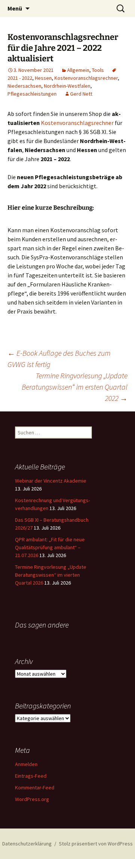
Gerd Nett (81, 93)
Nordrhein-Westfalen (67, 85)
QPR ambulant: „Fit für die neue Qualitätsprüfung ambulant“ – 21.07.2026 (50, 547)
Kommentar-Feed (34, 787)
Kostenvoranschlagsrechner (86, 78)
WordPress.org (32, 799)
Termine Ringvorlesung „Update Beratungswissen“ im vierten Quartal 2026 (50, 575)
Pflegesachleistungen (32, 93)
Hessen (43, 78)
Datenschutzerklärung (27, 843)
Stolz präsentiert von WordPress (96, 843)
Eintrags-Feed (30, 775)
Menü (15, 8)
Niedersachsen (24, 85)
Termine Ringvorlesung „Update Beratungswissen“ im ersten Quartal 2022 (75, 387)
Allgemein (78, 70)
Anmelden (26, 764)
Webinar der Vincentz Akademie (50, 480)
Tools (98, 70)
